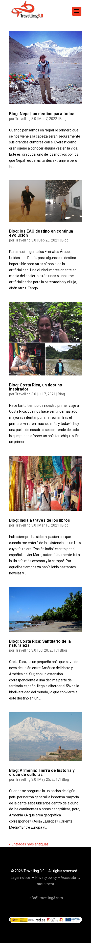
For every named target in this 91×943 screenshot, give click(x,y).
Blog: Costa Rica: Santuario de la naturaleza (40, 643)
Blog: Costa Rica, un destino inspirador (35, 387)
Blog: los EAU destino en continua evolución (41, 233)
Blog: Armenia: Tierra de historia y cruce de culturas (42, 772)
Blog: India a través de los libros (39, 520)
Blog (62, 119)
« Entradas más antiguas (29, 844)
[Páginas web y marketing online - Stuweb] (45, 920)
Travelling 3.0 (25, 119)
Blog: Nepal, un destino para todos (41, 113)
